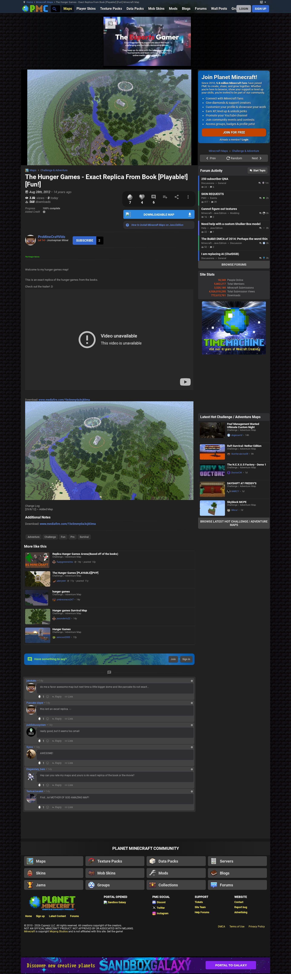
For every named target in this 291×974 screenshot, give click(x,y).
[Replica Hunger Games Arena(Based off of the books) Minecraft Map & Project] (37, 560)
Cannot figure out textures (219, 262)
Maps (33, 170)
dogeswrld (236, 489)
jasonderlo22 (63, 618)
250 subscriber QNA (214, 232)
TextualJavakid (34, 791)
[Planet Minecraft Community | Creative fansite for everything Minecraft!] (52, 902)
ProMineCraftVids (51, 237)
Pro (73, 536)
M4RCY (235, 545)
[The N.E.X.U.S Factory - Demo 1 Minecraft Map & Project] (212, 524)
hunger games (61, 591)
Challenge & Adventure (54, 170)
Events (213, 252)
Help (203, 282)
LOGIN (243, 8)
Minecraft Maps (44, 2)
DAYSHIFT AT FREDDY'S (241, 537)
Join (173, 659)
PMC (203, 252)
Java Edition (216, 282)
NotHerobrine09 (239, 507)
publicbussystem (36, 724)
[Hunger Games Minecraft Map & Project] (37, 635)
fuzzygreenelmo (65, 562)
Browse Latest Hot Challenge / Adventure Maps (234, 577)
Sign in (186, 659)
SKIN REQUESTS (212, 247)
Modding (234, 267)
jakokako (31, 680)
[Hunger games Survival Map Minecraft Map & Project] (37, 616)
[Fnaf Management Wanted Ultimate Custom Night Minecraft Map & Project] (212, 485)
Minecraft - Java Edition (213, 267)
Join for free (234, 132)
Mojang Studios (59, 931)
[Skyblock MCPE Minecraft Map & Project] (212, 562)
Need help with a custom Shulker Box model (231, 277)
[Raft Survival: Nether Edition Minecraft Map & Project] (212, 506)
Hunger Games (61, 629)
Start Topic (259, 224)
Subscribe (84, 240)
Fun (63, 536)
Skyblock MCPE (236, 555)
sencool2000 (63, 637)
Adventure (33, 536)
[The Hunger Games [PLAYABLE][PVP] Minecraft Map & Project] (37, 579)
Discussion (236, 297)
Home (30, 2)
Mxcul (234, 563)
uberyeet (61, 581)
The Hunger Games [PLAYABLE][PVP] (75, 572)
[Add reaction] (47, 697)
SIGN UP (260, 8)
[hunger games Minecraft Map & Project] (37, 598)
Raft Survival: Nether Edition (244, 499)
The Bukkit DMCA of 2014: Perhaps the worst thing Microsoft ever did (234, 292)
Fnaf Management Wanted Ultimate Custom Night (243, 479)
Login (245, 139)
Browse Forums (234, 318)
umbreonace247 (65, 599)
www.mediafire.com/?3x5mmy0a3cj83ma (64, 399)
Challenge (50, 536)
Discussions (207, 237)
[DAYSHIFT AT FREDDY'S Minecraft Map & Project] (212, 543)
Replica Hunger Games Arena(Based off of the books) (85, 553)
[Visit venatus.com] (182, 59)
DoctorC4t (236, 526)
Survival (84, 536)
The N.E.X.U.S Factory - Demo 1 (246, 518)
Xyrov (29, 747)
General (222, 237)
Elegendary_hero (35, 769)
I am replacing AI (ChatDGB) (220, 307)
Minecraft (29, 931)
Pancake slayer (34, 702)
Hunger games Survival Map (69, 610)
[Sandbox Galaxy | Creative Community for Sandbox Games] (145, 965)
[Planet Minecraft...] (54, 8)
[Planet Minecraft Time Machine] (234, 407)
